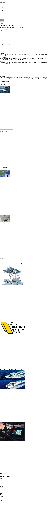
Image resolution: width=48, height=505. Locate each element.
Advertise (3, 10)
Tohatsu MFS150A (3, 167)
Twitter (1, 493)
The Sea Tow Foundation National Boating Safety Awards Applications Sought (12, 369)
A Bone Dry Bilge (3, 258)
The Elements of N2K (3, 473)
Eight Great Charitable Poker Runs (6, 129)
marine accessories (6, 81)
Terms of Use (1, 487)
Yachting (1, 500)
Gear (2, 7)
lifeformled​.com (16, 46)
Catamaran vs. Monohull (4, 421)
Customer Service (2, 482)
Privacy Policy (1, 486)
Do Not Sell (1, 483)
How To (3, 6)
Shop (3, 16)
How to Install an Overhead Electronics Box (7, 317)
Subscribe (1, 480)
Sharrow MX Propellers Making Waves (7, 213)
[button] (24, 36)
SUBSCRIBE (3, 19)
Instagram (1, 494)
